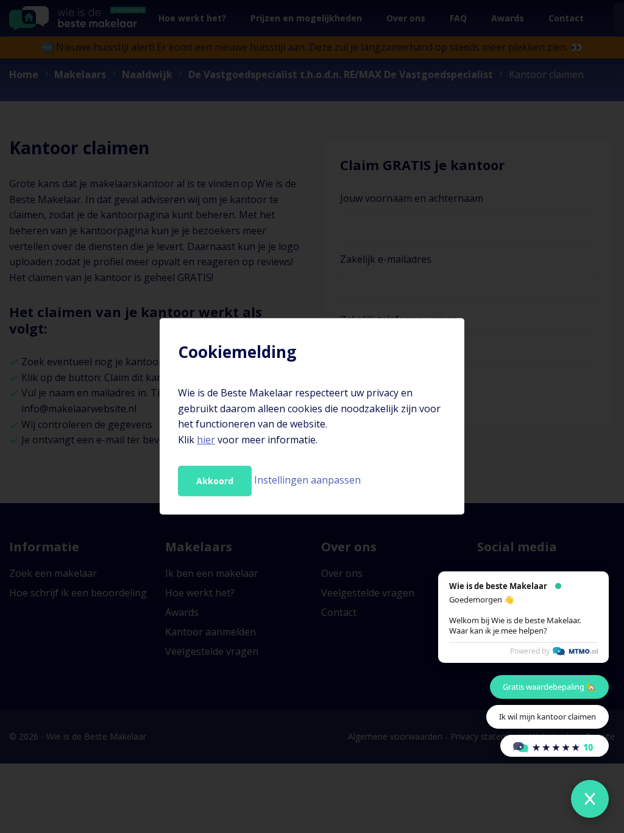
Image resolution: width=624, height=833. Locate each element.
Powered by (530, 651)
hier (206, 439)
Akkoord (214, 481)
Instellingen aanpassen (307, 480)
